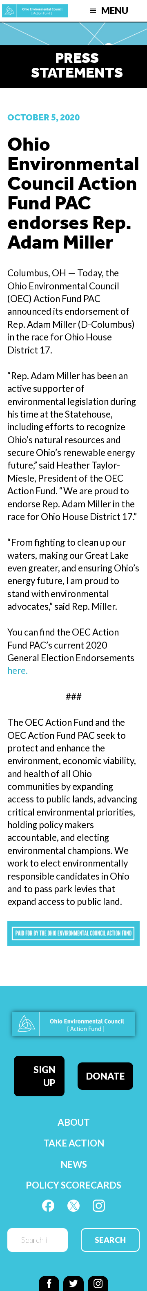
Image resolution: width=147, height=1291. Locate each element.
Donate (105, 1076)
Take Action (73, 1143)
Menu (114, 10)
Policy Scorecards (73, 1185)
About (74, 1122)
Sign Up (44, 1076)
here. (17, 670)
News (73, 1164)
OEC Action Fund (35, 10)
